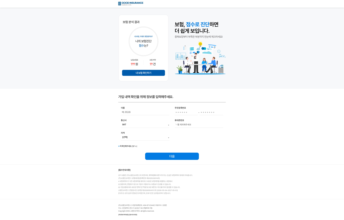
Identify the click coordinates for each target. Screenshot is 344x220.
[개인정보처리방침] (123, 215)
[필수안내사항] (133, 215)
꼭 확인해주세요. (127, 146)
